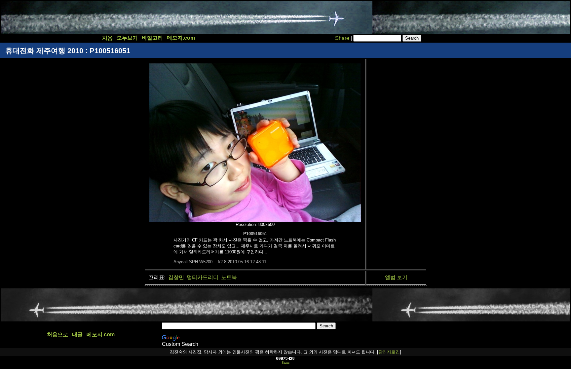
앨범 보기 (396, 277)
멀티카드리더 (202, 277)
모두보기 (127, 38)
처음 (107, 38)
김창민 (176, 277)
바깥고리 (152, 38)
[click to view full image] (255, 220)
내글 (77, 334)
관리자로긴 (389, 352)
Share (342, 38)
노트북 (229, 277)
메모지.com (181, 38)
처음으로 (57, 334)
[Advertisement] (121, 17)
